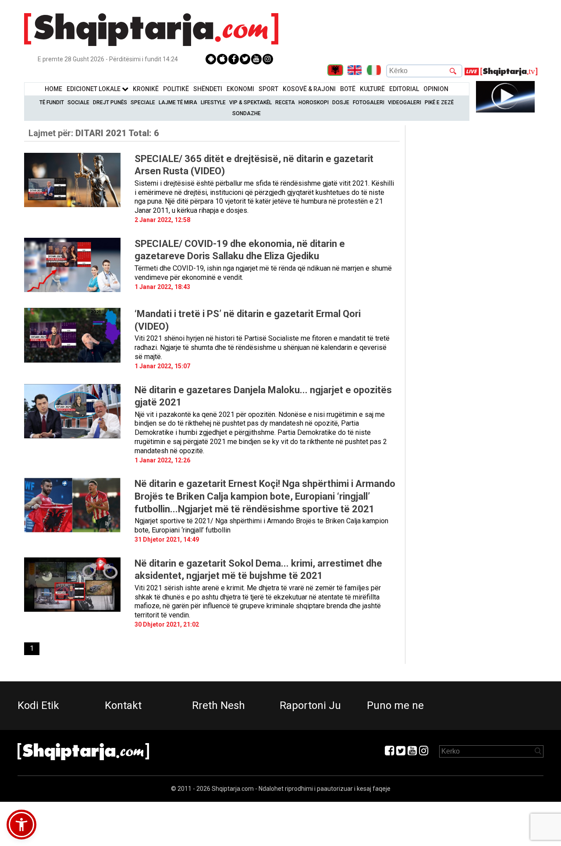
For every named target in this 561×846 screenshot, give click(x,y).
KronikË (146, 88)
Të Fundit (51, 102)
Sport (268, 88)
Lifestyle (213, 102)
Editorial (404, 88)
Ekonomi (240, 88)
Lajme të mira (178, 102)
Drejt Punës (110, 102)
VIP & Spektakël (250, 102)
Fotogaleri (368, 102)
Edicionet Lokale (94, 88)
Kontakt (123, 705)
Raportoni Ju (310, 705)
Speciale (143, 102)
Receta (285, 102)
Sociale (78, 102)
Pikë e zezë (439, 102)
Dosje (340, 102)
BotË (347, 88)
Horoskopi (313, 102)
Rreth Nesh (218, 705)
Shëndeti (207, 88)
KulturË (372, 88)
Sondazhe (246, 113)
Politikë (176, 88)
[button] (21, 824)
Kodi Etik (38, 705)
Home (53, 88)
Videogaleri (404, 102)
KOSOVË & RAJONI (309, 88)
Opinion (435, 88)
